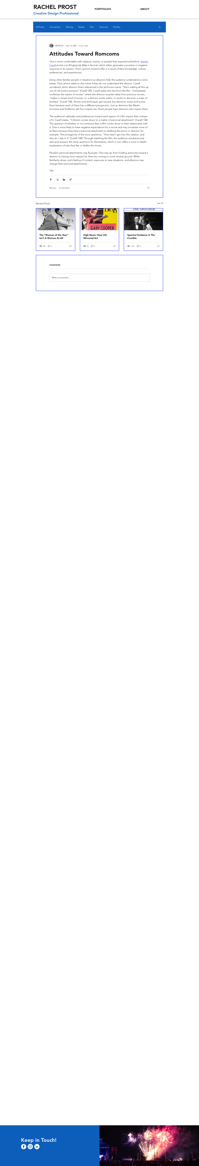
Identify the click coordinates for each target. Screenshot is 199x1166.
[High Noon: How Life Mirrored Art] (99, 219)
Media (81, 27)
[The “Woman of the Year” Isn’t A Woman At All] (55, 219)
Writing (69, 27)
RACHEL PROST (55, 6)
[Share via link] (70, 179)
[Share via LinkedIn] (64, 179)
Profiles (116, 27)
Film (92, 27)
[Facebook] (23, 1146)
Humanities (55, 27)
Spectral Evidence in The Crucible (141, 236)
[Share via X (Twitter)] (57, 179)
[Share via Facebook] (50, 179)
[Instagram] (30, 1146)
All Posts (40, 27)
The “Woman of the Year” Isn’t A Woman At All (53, 236)
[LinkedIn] (37, 1146)
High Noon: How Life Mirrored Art (95, 236)
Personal (104, 27)
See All (160, 203)
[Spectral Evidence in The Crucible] (143, 219)
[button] (159, 27)
